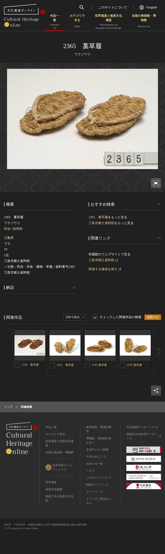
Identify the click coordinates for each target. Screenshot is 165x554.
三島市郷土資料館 (101, 223)
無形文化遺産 (53, 489)
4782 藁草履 (99, 364)
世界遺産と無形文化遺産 (108, 21)
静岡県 (18, 228)
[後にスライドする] (157, 351)
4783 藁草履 (134, 364)
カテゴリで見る (77, 20)
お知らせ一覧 (94, 463)
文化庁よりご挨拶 (97, 449)
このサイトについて (112, 7)
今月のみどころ (96, 456)
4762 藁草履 (65, 364)
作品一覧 (54, 21)
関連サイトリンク (97, 484)
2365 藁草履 (98, 217)
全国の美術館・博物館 (144, 20)
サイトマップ (94, 491)
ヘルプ (90, 470)
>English (151, 7)
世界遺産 (51, 482)
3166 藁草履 (30, 364)
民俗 (7, 228)
